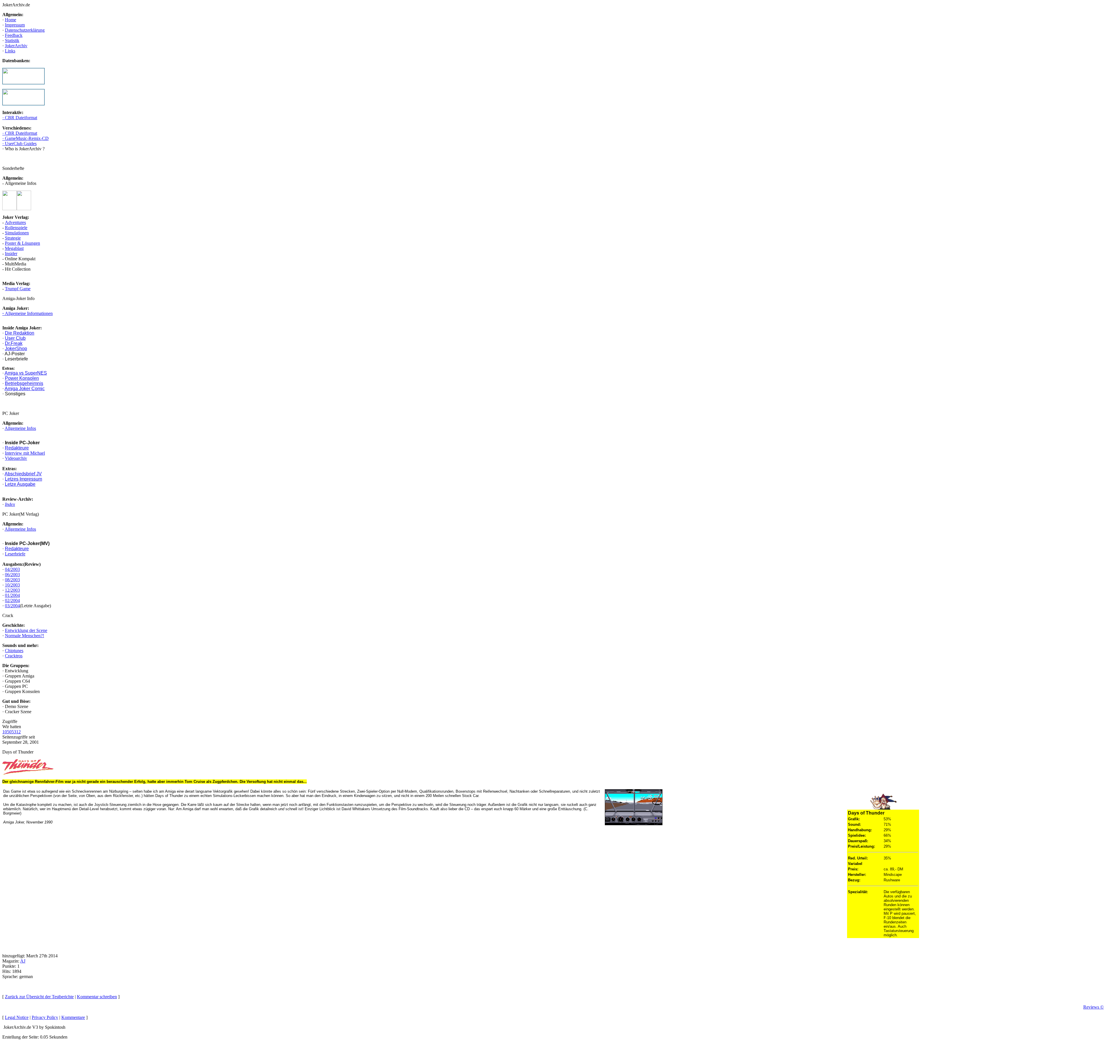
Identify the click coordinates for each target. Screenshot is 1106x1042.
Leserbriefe (15, 553)
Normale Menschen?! (24, 635)
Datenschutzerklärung (25, 30)
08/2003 (12, 579)
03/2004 (12, 605)
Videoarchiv (16, 458)
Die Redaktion (19, 333)
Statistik (12, 40)
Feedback (13, 35)
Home (10, 19)
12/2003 (12, 590)
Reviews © (1093, 1007)
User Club (15, 338)
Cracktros (13, 655)
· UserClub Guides (19, 143)
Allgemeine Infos (20, 428)
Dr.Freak (13, 343)
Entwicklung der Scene (26, 630)
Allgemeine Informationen (28, 313)
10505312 (11, 731)
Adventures (15, 222)
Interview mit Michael (25, 453)
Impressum (15, 24)
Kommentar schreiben (97, 996)
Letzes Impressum (23, 479)
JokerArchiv (16, 45)
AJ (22, 961)
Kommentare (73, 1017)
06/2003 (12, 574)
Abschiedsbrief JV (23, 473)
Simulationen (17, 232)
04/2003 (12, 569)
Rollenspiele (16, 227)
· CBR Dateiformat (19, 117)
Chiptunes (14, 650)
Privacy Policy (45, 1017)
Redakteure (17, 447)
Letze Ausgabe (20, 484)
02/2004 (12, 600)
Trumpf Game (18, 288)
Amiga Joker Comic (25, 388)
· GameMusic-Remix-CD (25, 138)
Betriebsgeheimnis (24, 383)
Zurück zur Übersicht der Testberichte (39, 996)
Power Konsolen (22, 378)
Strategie (13, 238)
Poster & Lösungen (22, 243)
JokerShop (16, 348)
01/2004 (12, 595)
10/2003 (12, 584)
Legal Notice (17, 1017)
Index (10, 504)
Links (10, 50)
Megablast (14, 248)
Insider (11, 253)
